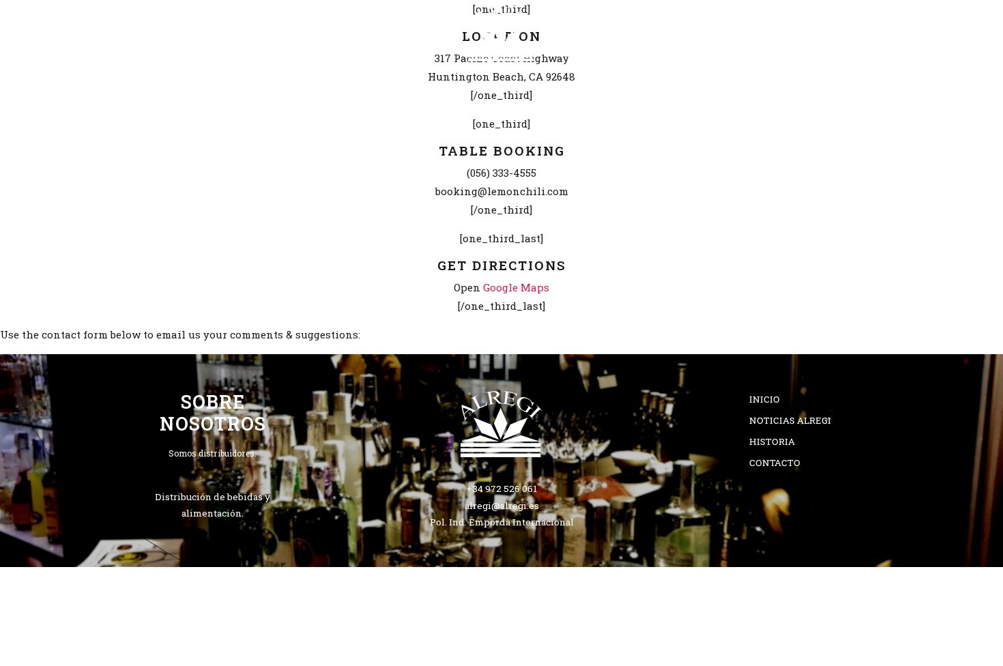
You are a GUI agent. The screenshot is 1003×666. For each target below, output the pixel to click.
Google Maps (516, 287)
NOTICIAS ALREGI (790, 420)
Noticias (600, 86)
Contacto (690, 86)
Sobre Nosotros (402, 86)
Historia (772, 441)
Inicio (764, 399)
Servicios (511, 86)
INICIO (302, 86)
